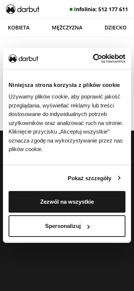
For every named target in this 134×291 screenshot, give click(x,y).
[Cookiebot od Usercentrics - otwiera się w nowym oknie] (94, 58)
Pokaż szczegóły (89, 178)
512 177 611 (113, 9)
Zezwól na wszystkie (67, 201)
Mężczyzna (67, 27)
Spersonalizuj (63, 226)
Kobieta (18, 27)
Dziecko (116, 27)
